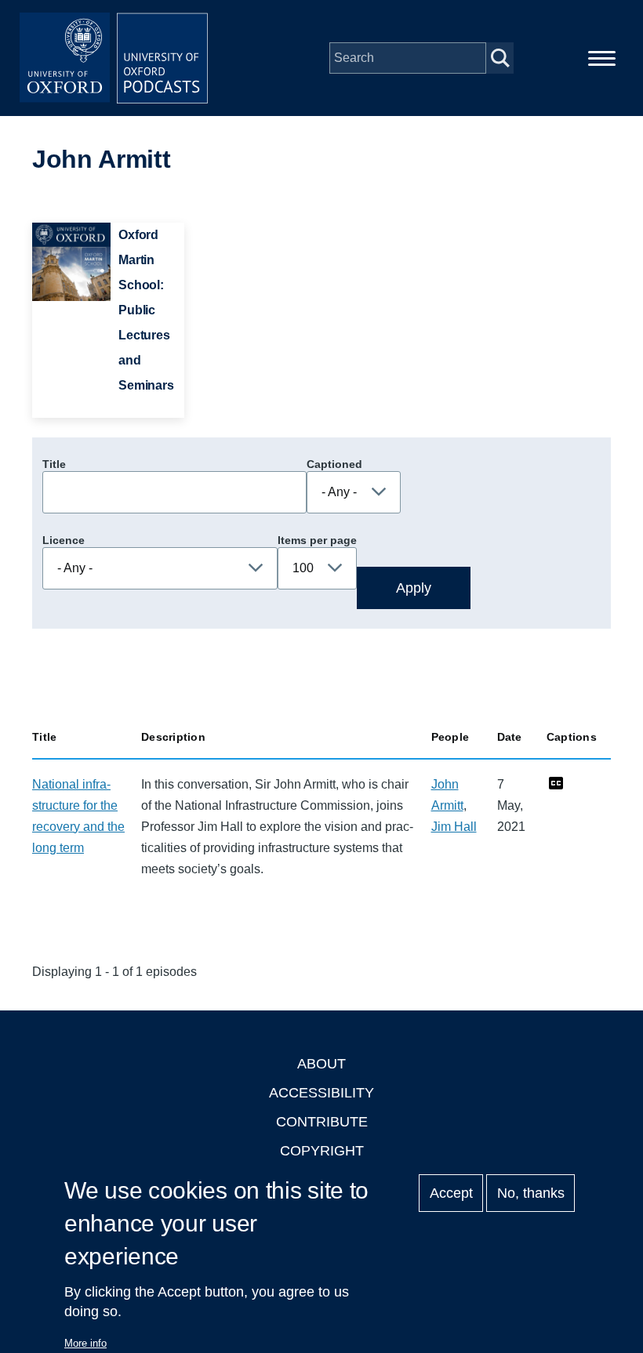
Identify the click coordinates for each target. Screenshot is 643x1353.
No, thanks (531, 1193)
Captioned (334, 464)
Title (54, 464)
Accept (451, 1193)
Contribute (322, 1122)
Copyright (322, 1151)
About (321, 1064)
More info (85, 1343)
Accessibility (321, 1093)
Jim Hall (454, 826)
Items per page (317, 540)
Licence (63, 540)
